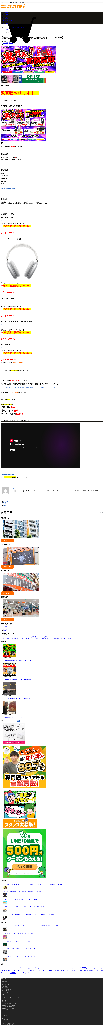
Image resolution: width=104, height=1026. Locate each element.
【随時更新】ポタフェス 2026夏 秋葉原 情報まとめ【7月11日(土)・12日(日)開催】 (24, 906)
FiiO (41, 968)
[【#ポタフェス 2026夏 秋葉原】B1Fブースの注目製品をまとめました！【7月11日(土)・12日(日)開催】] (5, 918)
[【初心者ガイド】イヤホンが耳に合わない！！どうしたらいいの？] (5, 937)
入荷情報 (5, 19)
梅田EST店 (20, 973)
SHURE (56, 968)
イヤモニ (91, 968)
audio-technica (12, 968)
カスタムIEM (6, 21)
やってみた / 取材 (7, 20)
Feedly (4, 630)
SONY (63, 968)
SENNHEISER (52, 968)
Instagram (5, 629)
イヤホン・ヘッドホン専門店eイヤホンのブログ (11, 1023)
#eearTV (2, 968)
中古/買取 (5, 23)
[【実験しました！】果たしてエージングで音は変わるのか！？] (5, 959)
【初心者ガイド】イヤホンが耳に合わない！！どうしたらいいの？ (20, 933)
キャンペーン (6, 16)
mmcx (47, 968)
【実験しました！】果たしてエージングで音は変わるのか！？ (19, 956)
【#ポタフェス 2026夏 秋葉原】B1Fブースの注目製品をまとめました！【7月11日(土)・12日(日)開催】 (29, 914)
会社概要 (5, 1009)
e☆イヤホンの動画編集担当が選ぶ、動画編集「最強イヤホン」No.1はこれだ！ (23, 891)
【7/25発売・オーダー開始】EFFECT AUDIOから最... (17, 698)
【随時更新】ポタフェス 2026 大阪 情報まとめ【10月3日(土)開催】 (20, 899)
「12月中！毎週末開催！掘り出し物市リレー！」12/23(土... (18, 660)
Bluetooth (18, 968)
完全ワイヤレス (97, 970)
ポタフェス (57, 970)
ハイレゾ (35, 970)
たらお (5, 44)
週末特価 (32, 973)
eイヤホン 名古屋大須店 (9, 1006)
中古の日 (92, 970)
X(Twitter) (5, 1015)
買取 (28, 973)
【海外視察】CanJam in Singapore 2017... (13, 717)
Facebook (5, 628)
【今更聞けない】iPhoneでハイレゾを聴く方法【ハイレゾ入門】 (19, 948)
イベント (5, 14)
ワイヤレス (75, 970)
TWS (66, 968)
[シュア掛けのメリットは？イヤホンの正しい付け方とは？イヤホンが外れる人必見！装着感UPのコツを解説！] (5, 929)
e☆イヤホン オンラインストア (11, 997)
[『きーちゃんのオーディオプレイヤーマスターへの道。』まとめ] (5, 944)
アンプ (72, 968)
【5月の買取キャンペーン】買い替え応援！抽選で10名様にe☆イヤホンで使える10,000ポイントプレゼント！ (31, 387)
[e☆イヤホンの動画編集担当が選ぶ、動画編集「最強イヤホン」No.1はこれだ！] (5, 895)
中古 (88, 970)
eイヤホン (27, 968)
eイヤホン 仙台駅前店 (8, 1008)
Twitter (5, 626)
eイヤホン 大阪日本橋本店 (10, 1005)
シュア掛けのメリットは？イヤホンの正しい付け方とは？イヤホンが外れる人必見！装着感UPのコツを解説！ (31, 925)
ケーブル (22, 970)
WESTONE (69, 968)
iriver (43, 968)
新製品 (5, 17)
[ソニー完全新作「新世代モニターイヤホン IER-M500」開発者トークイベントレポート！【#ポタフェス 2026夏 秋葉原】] (5, 887)
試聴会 (25, 973)
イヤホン (84, 968)
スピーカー (27, 970)
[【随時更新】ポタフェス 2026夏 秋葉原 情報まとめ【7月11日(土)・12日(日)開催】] (5, 910)
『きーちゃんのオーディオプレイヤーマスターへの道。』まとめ (19, 941)
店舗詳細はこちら (7, 540)
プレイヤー (41, 970)
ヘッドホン (49, 970)
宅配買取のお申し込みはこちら (8, 474)
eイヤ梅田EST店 (35, 968)
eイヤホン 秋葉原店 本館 (9, 1003)
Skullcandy (59, 968)
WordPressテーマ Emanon (10, 1024)
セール (31, 970)
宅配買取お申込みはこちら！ (8, 188)
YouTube (5, 1018)
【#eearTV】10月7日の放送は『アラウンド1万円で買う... (17, 679)
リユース (68, 970)
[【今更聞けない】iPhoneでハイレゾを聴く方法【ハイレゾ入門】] (5, 952)
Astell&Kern (7, 968)
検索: (2, 720)
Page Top (3, 1022)
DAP (23, 968)
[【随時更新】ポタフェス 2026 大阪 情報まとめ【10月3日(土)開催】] (5, 902)
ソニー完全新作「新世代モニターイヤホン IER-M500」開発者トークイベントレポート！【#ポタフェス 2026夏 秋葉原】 (33, 884)
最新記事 (5, 13)
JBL (45, 968)
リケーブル (64, 970)
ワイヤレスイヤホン (83, 970)
